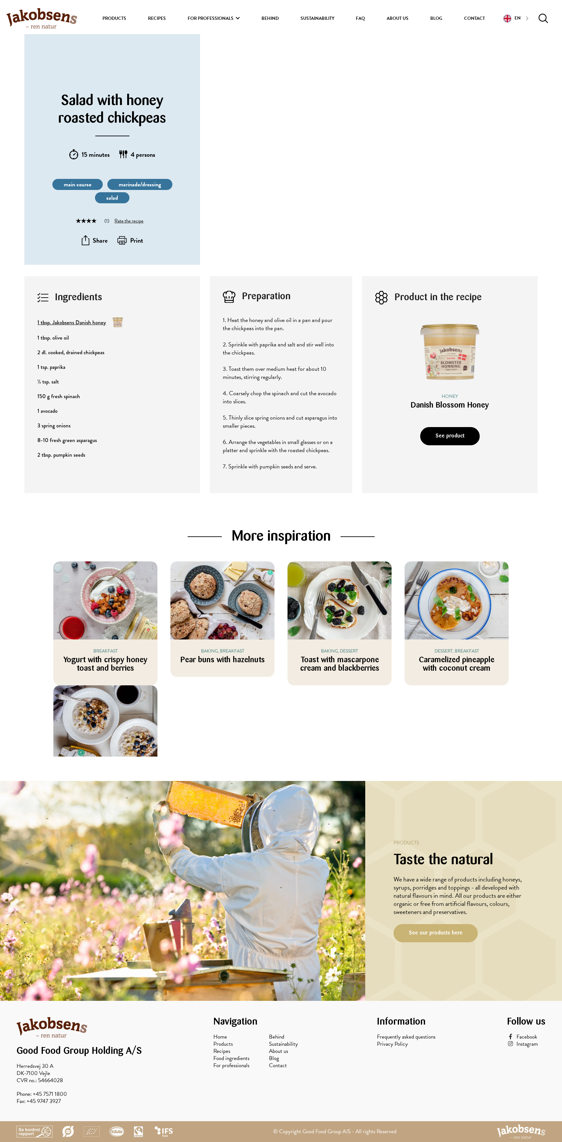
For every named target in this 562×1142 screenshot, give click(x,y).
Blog (436, 18)
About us (397, 18)
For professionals (211, 18)
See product (449, 436)
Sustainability (317, 18)
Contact (474, 18)
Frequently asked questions (406, 1037)
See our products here (435, 933)
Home (220, 1037)
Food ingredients (231, 1058)
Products (114, 18)
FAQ (360, 18)
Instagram (527, 1044)
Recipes (157, 18)
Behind (270, 18)
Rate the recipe (128, 220)
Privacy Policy (392, 1044)
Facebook (526, 1037)
